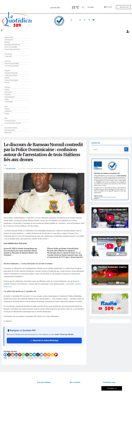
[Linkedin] (16, 354)
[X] (9, 354)
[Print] (45, 354)
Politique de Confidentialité (10, 415)
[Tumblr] (27, 354)
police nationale (18, 358)
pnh (9, 358)
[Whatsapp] (71, 19)
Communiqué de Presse (12, 49)
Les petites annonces (77, 390)
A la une (30, 168)
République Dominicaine (49, 168)
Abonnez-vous (124, 7)
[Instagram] (84, 19)
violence (47, 358)
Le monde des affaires (12, 66)
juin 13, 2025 (22, 168)
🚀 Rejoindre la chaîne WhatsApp (44, 340)
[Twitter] (80, 19)
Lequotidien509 (10, 168)
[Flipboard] (56, 354)
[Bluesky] (34, 354)
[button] (59, 30)
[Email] (30, 354)
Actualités (37, 168)
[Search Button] (126, 149)
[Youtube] (93, 19)
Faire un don (116, 21)
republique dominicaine (34, 358)
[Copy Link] (52, 354)
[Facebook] (75, 19)
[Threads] (38, 354)
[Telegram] (89, 19)
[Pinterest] (20, 354)
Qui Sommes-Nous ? (8, 410)
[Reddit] (12, 354)
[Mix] (49, 354)
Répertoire (8, 133)
